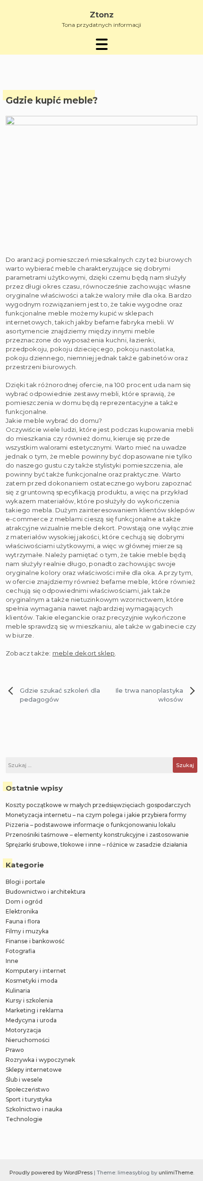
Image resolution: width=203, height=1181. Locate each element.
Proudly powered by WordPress (51, 1172)
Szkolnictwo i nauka (34, 1109)
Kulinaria (18, 990)
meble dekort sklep (83, 653)
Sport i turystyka (29, 1099)
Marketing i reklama (34, 1010)
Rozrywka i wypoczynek (40, 1059)
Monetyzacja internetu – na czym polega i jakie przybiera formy (96, 814)
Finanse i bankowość (35, 941)
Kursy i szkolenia (29, 1000)
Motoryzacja (23, 1030)
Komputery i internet (36, 970)
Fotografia (20, 951)
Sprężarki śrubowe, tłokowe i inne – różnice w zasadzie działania (96, 844)
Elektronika (22, 911)
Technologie (24, 1119)
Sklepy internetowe (34, 1069)
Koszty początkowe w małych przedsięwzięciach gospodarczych (98, 805)
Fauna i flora (23, 921)
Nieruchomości (28, 1039)
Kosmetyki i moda (32, 980)
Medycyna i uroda (31, 1020)
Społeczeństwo (28, 1089)
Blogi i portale (25, 881)
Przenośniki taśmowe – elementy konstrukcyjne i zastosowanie (97, 834)
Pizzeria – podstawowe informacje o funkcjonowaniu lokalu (91, 824)
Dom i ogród (24, 901)
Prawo (15, 1049)
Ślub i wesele (24, 1079)
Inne (12, 960)
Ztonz (102, 14)
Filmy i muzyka (27, 931)
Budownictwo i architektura (45, 891)
